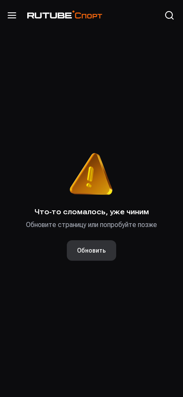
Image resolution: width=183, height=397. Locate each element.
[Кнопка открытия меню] (11, 15)
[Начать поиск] (169, 15)
